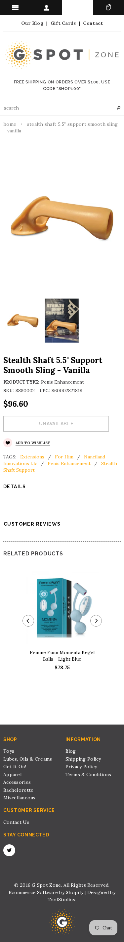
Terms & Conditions (88, 774)
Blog (70, 751)
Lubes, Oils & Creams (27, 759)
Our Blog (32, 23)
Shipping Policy (83, 759)
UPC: (44, 391)
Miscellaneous (19, 798)
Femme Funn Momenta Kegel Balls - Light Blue (62, 655)
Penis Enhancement (69, 463)
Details (14, 486)
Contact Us (16, 822)
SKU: (8, 391)
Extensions (32, 457)
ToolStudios (61, 900)
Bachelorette (18, 790)
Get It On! (14, 767)
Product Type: (21, 382)
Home (9, 124)
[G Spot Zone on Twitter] (9, 850)
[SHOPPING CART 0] (108, 7)
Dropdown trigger (46, 7)
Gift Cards (63, 23)
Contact (93, 23)
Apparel (12, 774)
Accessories (17, 782)
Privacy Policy (81, 767)
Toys (8, 751)
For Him (64, 457)
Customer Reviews (32, 524)
